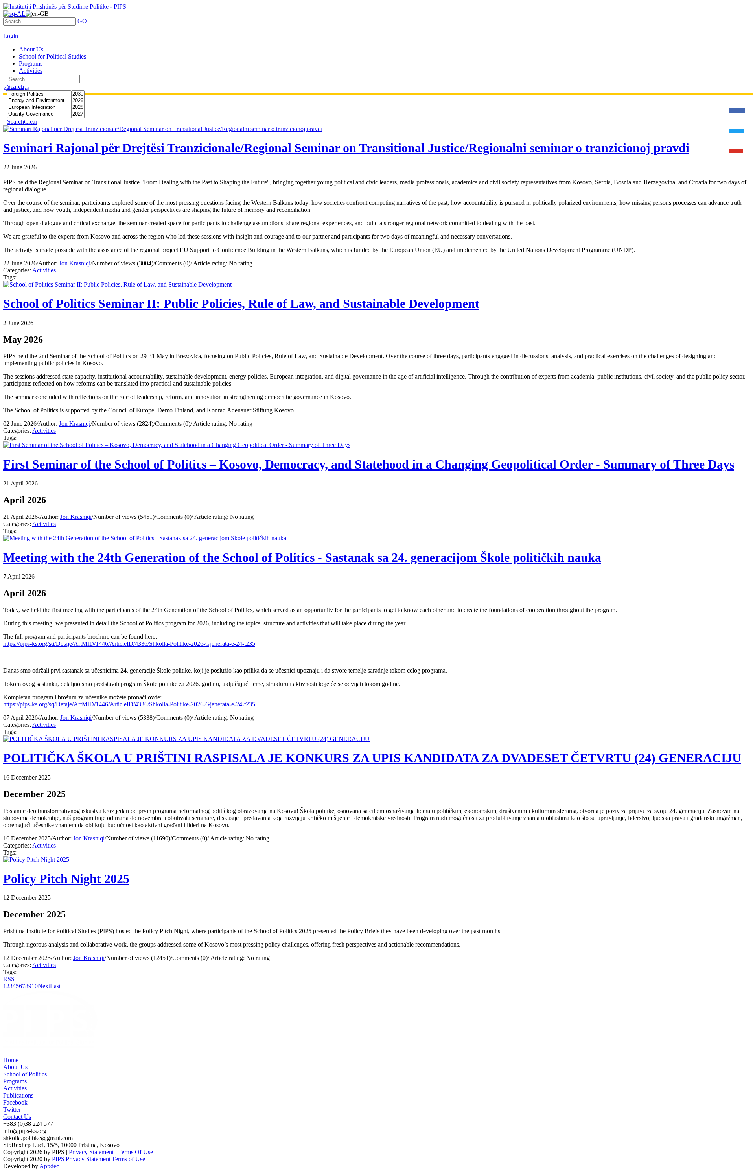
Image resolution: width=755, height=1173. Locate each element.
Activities (44, 270)
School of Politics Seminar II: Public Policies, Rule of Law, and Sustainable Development (241, 303)
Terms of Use (128, 1159)
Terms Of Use (135, 1152)
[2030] (78, 94)
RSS (9, 979)
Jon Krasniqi (74, 263)
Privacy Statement (91, 1152)
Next (44, 986)
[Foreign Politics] (39, 94)
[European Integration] (39, 107)
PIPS (58, 1159)
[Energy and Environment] (39, 100)
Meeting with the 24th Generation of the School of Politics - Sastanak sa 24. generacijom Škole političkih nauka (302, 557)
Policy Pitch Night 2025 (66, 878)
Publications (18, 1095)
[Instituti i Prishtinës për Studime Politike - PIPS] (64, 6)
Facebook (15, 1102)
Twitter (12, 1109)
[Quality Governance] (39, 114)
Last (55, 986)
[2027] (78, 114)
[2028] (78, 107)
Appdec (49, 1166)
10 (34, 986)
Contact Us (17, 1116)
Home (10, 1060)
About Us (15, 1067)
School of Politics (25, 1074)
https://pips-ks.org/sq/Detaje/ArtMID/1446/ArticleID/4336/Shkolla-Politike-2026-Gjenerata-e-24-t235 (129, 643)
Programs (15, 1081)
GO (82, 21)
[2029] (78, 100)
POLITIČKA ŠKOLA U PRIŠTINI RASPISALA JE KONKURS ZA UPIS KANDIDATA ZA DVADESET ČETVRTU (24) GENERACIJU (372, 758)
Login (10, 36)
